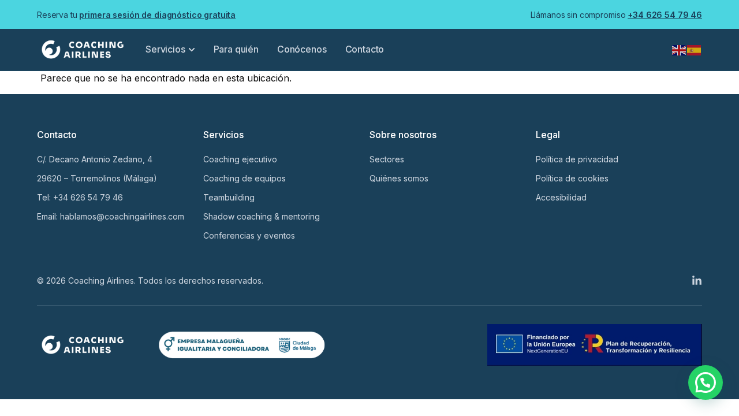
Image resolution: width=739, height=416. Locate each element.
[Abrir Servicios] (191, 49)
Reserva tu (136, 15)
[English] (679, 49)
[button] (705, 382)
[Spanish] (694, 49)
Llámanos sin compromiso (616, 15)
